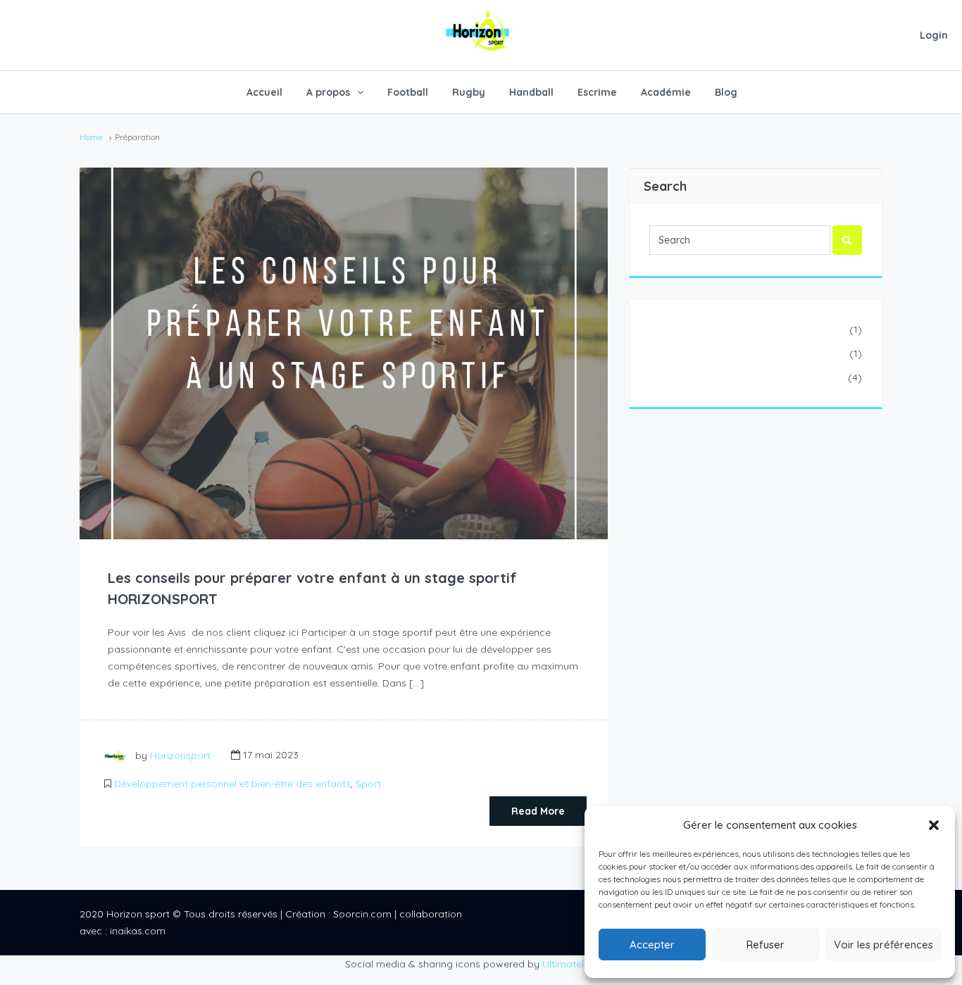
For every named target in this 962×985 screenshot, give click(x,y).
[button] (934, 825)
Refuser (766, 944)
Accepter (652, 944)
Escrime (597, 92)
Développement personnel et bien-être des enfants (232, 783)
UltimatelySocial (580, 964)
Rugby (468, 92)
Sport (368, 783)
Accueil (264, 92)
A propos (328, 92)
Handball (531, 92)
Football (407, 92)
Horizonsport (180, 754)
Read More (538, 811)
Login (934, 35)
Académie (666, 92)
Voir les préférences (883, 944)
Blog (726, 92)
